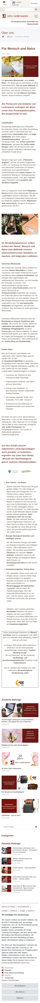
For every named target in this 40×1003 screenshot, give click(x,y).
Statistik (8, 970)
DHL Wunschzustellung (14, 973)
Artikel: (17, 3)
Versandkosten (23, 907)
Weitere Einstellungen (10, 980)
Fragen (22, 911)
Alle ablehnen (20, 992)
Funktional (9, 978)
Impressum (24, 963)
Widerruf (13, 911)
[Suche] (36, 9)
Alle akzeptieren (20, 986)
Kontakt (5, 911)
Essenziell (9, 968)
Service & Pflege (8, 907)
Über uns (9, 37)
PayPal (8, 975)
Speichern (20, 998)
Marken (31, 911)
